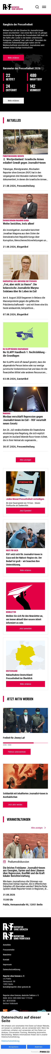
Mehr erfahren (13, 57)
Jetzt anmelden (25, 628)
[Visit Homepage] (25, 926)
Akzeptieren (13, 1047)
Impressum (7, 964)
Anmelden (7, 945)
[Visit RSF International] (25, 935)
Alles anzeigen (25, 459)
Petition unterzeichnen (17, 751)
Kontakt (6, 959)
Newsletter (7, 954)
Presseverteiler (8, 949)
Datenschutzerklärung (11, 969)
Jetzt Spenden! (25, 510)
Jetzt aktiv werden (15, 804)
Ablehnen (38, 1047)
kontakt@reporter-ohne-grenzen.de (17, 986)
